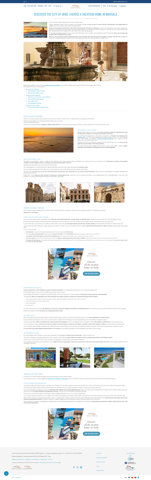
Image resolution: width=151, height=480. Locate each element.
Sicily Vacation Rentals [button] (94, 6)
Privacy (50, 459)
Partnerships (35, 459)
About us (98, 453)
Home (25, 6)
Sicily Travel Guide (31, 6)
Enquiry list (123, 6)
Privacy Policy (42, 462)
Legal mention (100, 470)
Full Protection (113, 6)
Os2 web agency (16, 477)
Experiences (40, 6)
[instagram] (80, 467)
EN (24, 1)
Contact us (58, 6)
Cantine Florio (81, 137)
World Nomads (130, 453)
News (46, 6)
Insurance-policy (100, 462)
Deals (104, 6)
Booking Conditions (101, 457)
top (6, 474)
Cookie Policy (43, 459)
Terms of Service (53, 462)
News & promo (61, 18)
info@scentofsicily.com (18, 459)
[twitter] (76, 467)
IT (26, 1)
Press (49, 6)
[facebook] (73, 467)
